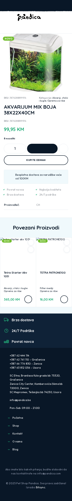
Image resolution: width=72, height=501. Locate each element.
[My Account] (53, 17)
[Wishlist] (60, 17)
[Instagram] (39, 459)
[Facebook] (33, 459)
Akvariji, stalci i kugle (15, 288)
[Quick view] (31, 249)
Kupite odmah (36, 160)
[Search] (47, 18)
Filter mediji (46, 288)
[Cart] (66, 17)
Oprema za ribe (56, 100)
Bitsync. (41, 487)
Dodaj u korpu (42, 148)
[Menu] (8, 17)
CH (38, 205)
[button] (28, 299)
